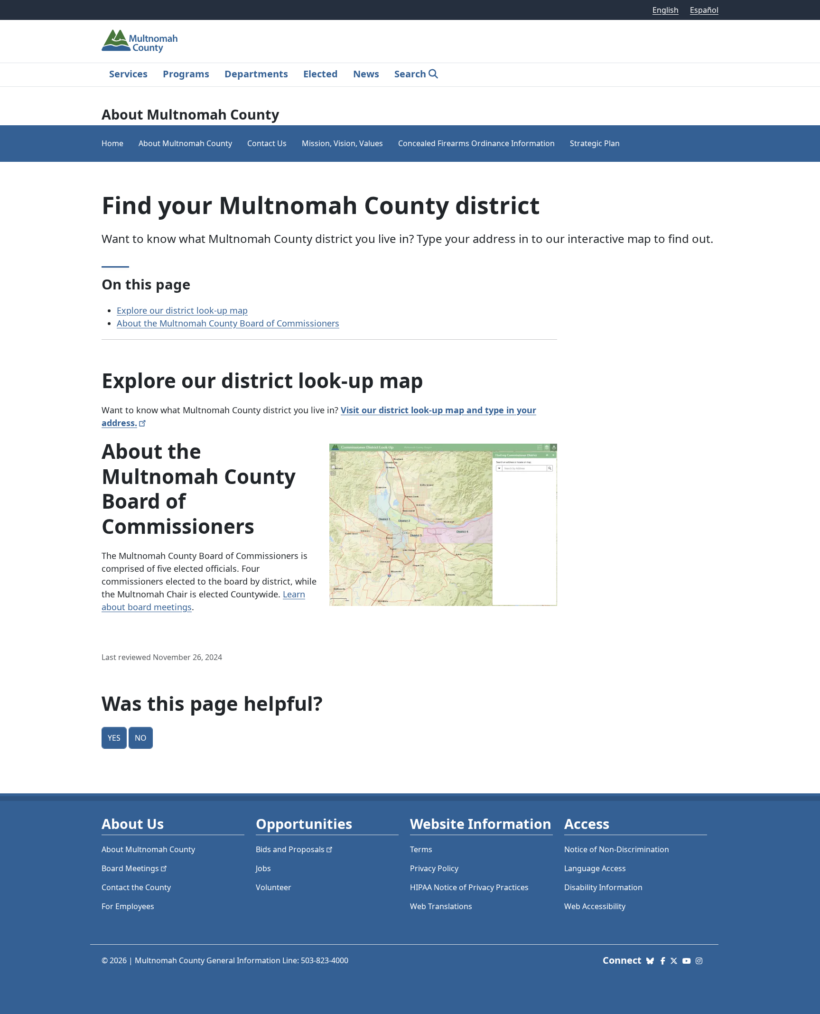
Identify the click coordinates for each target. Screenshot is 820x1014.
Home (112, 143)
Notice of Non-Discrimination (616, 849)
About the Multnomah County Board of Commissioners (228, 323)
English (665, 10)
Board (130, 868)
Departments (256, 73)
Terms (421, 849)
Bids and (290, 849)
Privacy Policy (434, 868)
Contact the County (136, 887)
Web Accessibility (594, 906)
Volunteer (273, 887)
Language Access (595, 868)
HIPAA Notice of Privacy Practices (469, 887)
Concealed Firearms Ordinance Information (476, 143)
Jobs (263, 868)
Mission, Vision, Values (342, 143)
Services (128, 73)
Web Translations (441, 906)
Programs (186, 73)
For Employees (128, 906)
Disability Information (603, 887)
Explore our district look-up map (182, 310)
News (366, 73)
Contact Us (267, 143)
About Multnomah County (185, 143)
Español (704, 10)
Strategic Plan (595, 143)
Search (410, 73)
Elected (320, 73)
